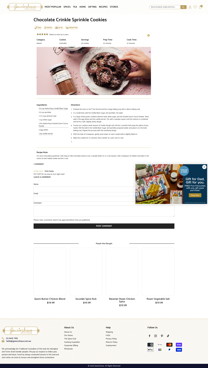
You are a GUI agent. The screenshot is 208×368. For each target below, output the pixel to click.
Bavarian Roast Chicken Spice (122, 300)
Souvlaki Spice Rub (85, 299)
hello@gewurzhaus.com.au (18, 341)
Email (36, 193)
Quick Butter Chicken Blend (49, 299)
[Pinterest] (161, 336)
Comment (38, 203)
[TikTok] (168, 335)
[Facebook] (149, 335)
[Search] (168, 7)
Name (36, 184)
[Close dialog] (204, 167)
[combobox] (165, 7)
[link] (171, 184)
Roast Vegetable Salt (158, 299)
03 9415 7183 (12, 338)
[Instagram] (155, 336)
